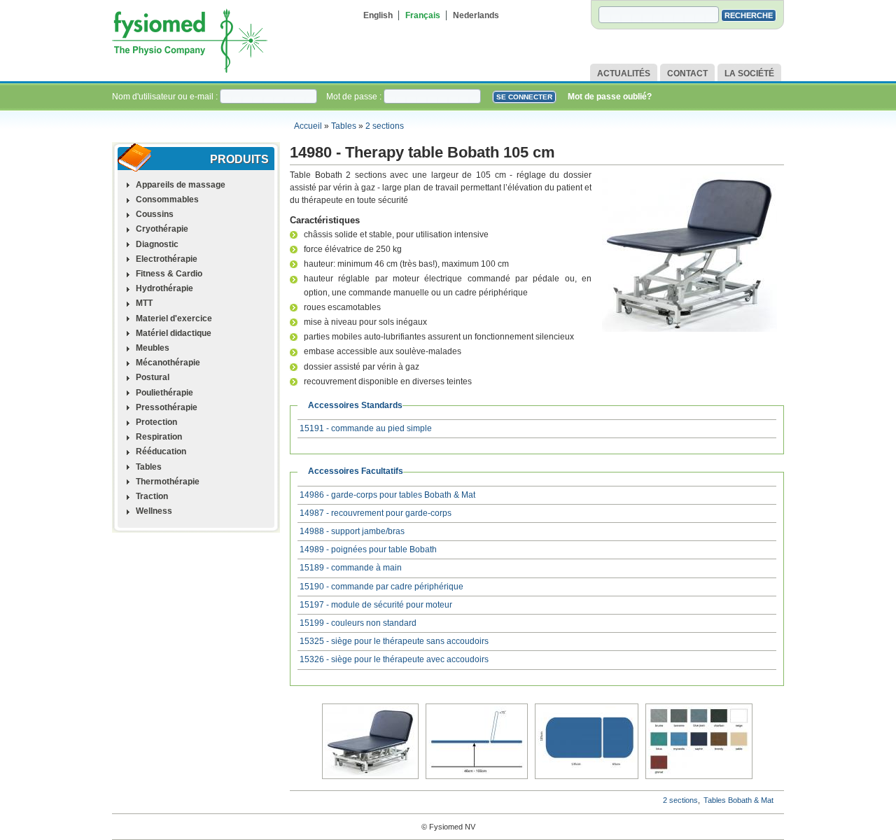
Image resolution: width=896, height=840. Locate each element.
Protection (156, 422)
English (378, 15)
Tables (343, 126)
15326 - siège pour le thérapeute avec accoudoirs (394, 659)
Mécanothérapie (168, 363)
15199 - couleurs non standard (358, 623)
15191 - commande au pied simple (366, 428)
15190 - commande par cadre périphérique (381, 587)
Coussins (155, 214)
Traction (152, 496)
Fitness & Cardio (169, 274)
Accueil (308, 126)
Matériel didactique (173, 333)
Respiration (159, 437)
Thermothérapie (168, 481)
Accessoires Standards (355, 405)
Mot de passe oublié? (610, 97)
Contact (687, 73)
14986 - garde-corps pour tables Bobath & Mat (387, 495)
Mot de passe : (355, 97)
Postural (152, 377)
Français (422, 15)
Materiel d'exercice (174, 318)
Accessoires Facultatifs (355, 471)
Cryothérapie (162, 229)
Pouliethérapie (164, 393)
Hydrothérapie (164, 288)
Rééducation (161, 451)
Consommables (167, 199)
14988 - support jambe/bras (352, 531)
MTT (144, 303)
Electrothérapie (166, 259)
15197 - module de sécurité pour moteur (376, 605)
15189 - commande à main (351, 568)
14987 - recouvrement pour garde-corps (375, 513)
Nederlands (476, 15)
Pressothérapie (166, 407)
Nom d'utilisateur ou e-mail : (166, 97)
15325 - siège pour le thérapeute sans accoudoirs (394, 641)
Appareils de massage (180, 185)
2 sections (384, 126)
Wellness (154, 511)
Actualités (623, 73)
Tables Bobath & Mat (739, 800)
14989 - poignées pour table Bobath (368, 549)
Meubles (152, 348)
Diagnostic (157, 244)
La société (749, 73)
